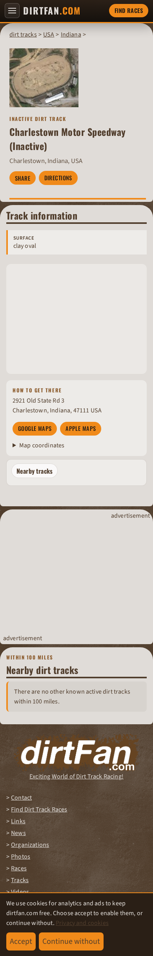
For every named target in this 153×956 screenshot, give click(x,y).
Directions (58, 178)
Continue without (71, 941)
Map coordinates (41, 445)
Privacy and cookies (82, 923)
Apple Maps (81, 428)
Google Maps (35, 428)
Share (22, 178)
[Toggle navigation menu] (12, 10)
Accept (21, 941)
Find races (129, 10)
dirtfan (51, 10)
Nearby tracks (34, 471)
